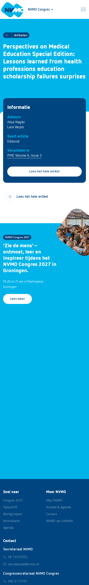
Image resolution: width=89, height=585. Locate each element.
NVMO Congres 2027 (17, 237)
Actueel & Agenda (58, 507)
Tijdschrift (10, 507)
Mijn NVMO (54, 500)
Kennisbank (11, 521)
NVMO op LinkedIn (59, 521)
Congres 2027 (13, 500)
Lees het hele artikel (44, 171)
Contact (51, 514)
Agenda (8, 527)
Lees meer (17, 299)
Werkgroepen (12, 514)
